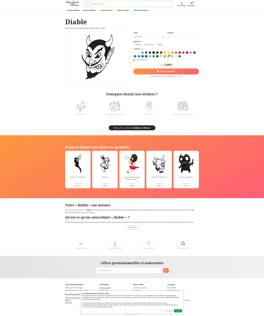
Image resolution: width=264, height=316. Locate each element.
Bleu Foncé (146, 56)
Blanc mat (138, 52)
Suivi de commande (140, 288)
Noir (153, 52)
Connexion (137, 290)
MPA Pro (68, 300)
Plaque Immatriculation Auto (75, 298)
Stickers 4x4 (103, 290)
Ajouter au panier (168, 71)
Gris (142, 52)
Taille (135, 33)
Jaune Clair (168, 52)
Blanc (135, 52)
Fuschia (183, 52)
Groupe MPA (171, 288)
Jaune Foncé (172, 52)
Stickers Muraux (106, 10)
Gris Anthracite (150, 52)
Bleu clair (138, 56)
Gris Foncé (146, 52)
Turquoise (135, 56)
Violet (194, 52)
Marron (161, 52)
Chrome (172, 56)
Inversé (138, 44)
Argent (161, 56)
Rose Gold (168, 56)
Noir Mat (157, 52)
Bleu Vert (150, 56)
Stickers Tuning (123, 10)
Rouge (179, 52)
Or (164, 56)
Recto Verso (149, 44)
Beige (164, 52)
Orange (176, 52)
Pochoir (160, 44)
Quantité (170, 33)
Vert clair (153, 56)
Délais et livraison (173, 290)
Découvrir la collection (132, 128)
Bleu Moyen (142, 56)
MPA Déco (68, 303)
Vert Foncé (157, 56)
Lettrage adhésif (105, 288)
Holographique (176, 56)
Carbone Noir (179, 56)
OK (166, 270)
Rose (190, 52)
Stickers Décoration (141, 10)
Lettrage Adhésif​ (73, 10)
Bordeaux (187, 52)
